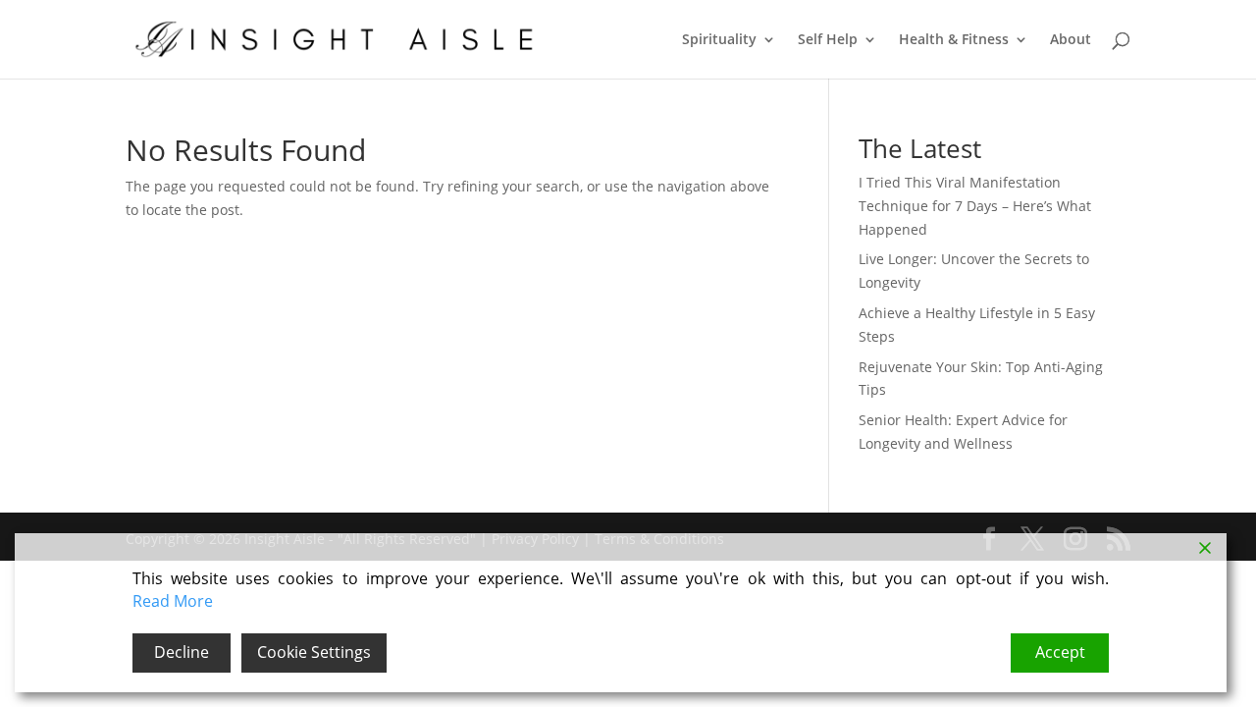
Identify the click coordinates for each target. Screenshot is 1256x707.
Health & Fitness (954, 40)
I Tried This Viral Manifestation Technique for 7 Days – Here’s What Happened (975, 206)
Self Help (828, 40)
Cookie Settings (314, 652)
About (1070, 40)
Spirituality (719, 40)
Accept (1060, 652)
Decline (181, 652)
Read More (172, 601)
